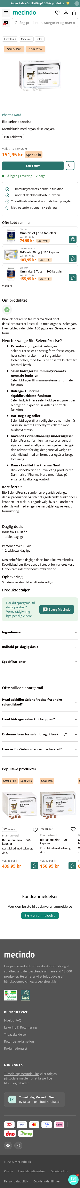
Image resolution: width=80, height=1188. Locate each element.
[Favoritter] (58, 13)
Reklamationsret (15, 1048)
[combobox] (45, 22)
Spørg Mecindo (60, 609)
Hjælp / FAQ (12, 1020)
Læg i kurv (33, 166)
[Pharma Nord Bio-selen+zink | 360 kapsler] (20, 806)
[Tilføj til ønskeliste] (70, 165)
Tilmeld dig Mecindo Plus (21, 1074)
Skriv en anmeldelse (40, 915)
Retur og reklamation (19, 1041)
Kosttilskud (10, 38)
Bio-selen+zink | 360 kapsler (16, 842)
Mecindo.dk (23, 1162)
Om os (8, 1171)
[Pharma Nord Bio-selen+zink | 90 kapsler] (58, 805)
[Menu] (6, 13)
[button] (74, 13)
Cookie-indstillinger (46, 1181)
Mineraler (26, 38)
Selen (39, 38)
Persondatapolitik (16, 1181)
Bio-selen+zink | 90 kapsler (53, 841)
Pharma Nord (11, 115)
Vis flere (7, 286)
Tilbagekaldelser (15, 1034)
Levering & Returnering (20, 1027)
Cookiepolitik (59, 1171)
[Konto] (66, 13)
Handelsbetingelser (31, 1171)
